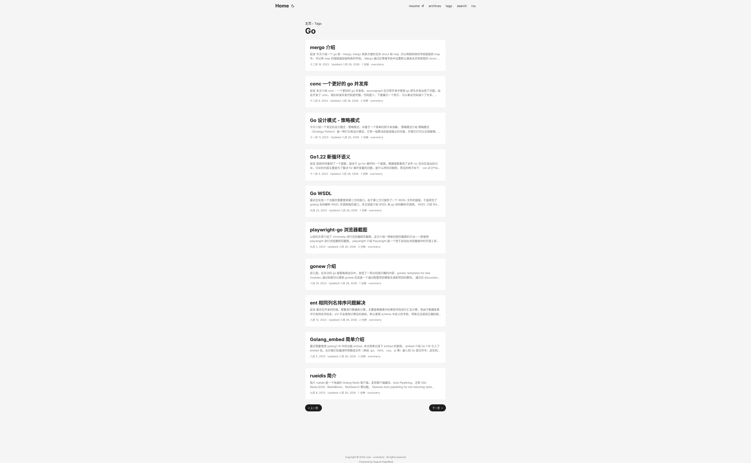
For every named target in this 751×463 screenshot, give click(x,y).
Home (282, 6)
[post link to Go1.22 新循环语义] (375, 165)
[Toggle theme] (292, 6)
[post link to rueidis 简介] (375, 383)
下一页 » (437, 407)
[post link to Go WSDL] (375, 201)
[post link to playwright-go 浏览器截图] (375, 237)
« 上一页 (313, 407)
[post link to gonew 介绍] (375, 274)
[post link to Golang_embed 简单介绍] (375, 347)
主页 (308, 23)
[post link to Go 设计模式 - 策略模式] (375, 128)
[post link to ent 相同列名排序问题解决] (375, 311)
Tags (318, 23)
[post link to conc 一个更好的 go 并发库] (375, 91)
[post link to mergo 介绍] (375, 55)
